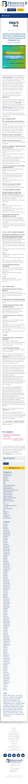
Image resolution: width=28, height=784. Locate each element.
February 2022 (6, 599)
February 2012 (6, 674)
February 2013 (6, 655)
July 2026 (5, 524)
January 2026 (6, 530)
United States (6, 516)
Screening (21, 712)
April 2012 (5, 671)
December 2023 (6, 564)
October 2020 (6, 624)
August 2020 (6, 627)
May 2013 (5, 650)
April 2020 (5, 633)
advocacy (5, 477)
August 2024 (6, 555)
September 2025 (6, 535)
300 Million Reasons (7, 474)
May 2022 (5, 594)
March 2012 (5, 672)
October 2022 (6, 586)
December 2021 (6, 602)
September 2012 (6, 663)
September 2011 (6, 681)
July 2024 (5, 556)
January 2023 (6, 581)
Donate (20, 10)
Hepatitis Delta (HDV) (7, 499)
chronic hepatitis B (19, 697)
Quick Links (14, 731)
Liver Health (5, 507)
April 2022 (5, 596)
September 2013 (6, 644)
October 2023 (6, 567)
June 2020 (5, 630)
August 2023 (6, 570)
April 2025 (5, 542)
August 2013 (6, 646)
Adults (9, 695)
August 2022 (6, 589)
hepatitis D (15, 708)
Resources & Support (14, 738)
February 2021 (6, 617)
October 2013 (6, 642)
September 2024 (6, 553)
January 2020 (6, 638)
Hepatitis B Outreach (15, 706)
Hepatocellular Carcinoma (8, 501)
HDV (4, 483)
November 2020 (6, 622)
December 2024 (6, 549)
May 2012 (5, 669)
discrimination (17, 698)
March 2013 (5, 653)
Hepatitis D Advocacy (7, 496)
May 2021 (5, 613)
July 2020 (5, 628)
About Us (14, 728)
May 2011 (5, 688)
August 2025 (6, 536)
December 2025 (6, 531)
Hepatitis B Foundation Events (16, 705)
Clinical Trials (6, 480)
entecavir (5, 700)
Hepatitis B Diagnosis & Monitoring (10, 490)
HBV (9, 30)
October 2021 (6, 605)
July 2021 (5, 610)
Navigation (7, 15)
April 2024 (5, 560)
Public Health (11, 712)
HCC (11, 701)
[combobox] (13, 461)
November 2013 (6, 641)
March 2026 (5, 528)
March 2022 (5, 597)
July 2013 (5, 647)
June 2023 (5, 574)
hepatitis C (10, 708)
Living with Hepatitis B (8, 508)
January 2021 (6, 619)
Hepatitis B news (6, 706)
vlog (23, 714)
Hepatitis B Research (7, 493)
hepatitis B (18, 703)
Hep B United (14, 711)
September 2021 (6, 606)
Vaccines (13, 714)
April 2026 (5, 527)
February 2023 (6, 580)
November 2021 (6, 603)
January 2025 (6, 547)
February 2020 (6, 636)
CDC (7, 697)
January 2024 (6, 563)
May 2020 (5, 631)
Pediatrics (5, 712)
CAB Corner (5, 479)
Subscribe (12, 10)
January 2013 (6, 656)
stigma (4, 714)
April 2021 (5, 614)
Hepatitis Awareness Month (9, 485)
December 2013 (6, 639)
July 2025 (5, 538)
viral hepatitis (19, 714)
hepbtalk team (17, 42)
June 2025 (5, 539)
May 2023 (5, 575)
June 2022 (5, 592)
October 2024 (6, 552)
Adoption (5, 695)
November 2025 (6, 533)
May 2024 (5, 558)
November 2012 (6, 660)
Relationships (6, 511)
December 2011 (6, 677)
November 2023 (6, 566)
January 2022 (6, 600)
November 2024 (6, 550)
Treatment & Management (14, 736)
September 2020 (6, 625)
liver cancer (20, 711)
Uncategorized (6, 515)
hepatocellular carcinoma (11, 709)
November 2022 (6, 585)
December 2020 (6, 621)
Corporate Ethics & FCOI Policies (14, 750)
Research (5, 513)
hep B (18, 709)
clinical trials (5, 698)
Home (14, 729)
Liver (4, 502)
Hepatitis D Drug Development (9, 497)
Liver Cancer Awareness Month (10, 505)
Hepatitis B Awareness (8, 488)
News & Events (14, 741)
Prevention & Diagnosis (14, 735)
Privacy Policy (14, 748)
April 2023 (5, 577)
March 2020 (5, 635)
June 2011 (5, 686)
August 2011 (6, 683)
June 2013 (5, 649)
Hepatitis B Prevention (8, 491)
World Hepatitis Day (7, 518)
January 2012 (6, 675)
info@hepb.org (8, 454)
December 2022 (6, 583)
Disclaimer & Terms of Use (14, 746)
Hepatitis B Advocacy (15, 30)
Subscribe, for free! (14, 468)
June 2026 (5, 525)
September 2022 (6, 588)
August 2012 (6, 664)
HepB (22, 709)
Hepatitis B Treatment (8, 494)
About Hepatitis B (7, 475)
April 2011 (5, 689)
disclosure (11, 698)
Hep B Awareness (7, 711)
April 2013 (5, 652)
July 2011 (5, 685)
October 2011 (6, 680)
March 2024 (5, 561)
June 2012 (5, 667)
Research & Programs (14, 740)
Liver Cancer (6, 504)
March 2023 (5, 578)
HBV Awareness (13, 700)
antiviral (17, 695)
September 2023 (6, 569)
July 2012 (5, 666)
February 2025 (6, 545)
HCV (13, 701)
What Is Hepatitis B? (14, 733)
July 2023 (5, 572)
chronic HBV (11, 697)
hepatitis (19, 701)
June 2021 (5, 611)
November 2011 (6, 678)
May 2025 (5, 541)
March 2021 (5, 616)
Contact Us (14, 743)
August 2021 (6, 608)
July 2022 (5, 591)
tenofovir (9, 714)
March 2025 (5, 544)
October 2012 (6, 661)
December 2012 (6, 658)
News (4, 510)
